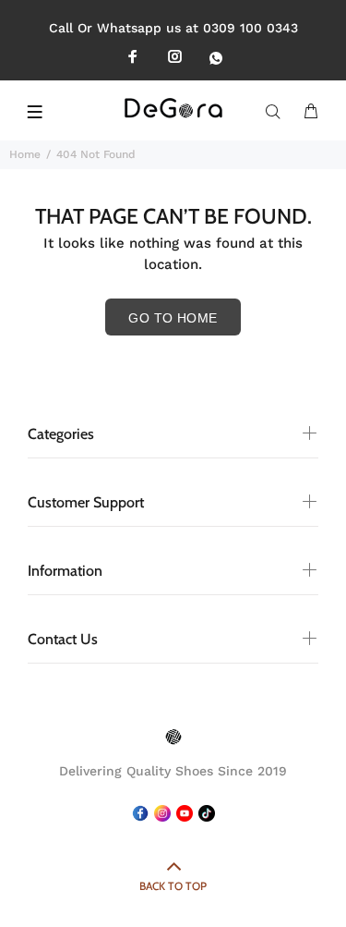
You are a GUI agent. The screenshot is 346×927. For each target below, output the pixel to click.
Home (25, 154)
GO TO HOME (172, 318)
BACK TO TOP (173, 886)
